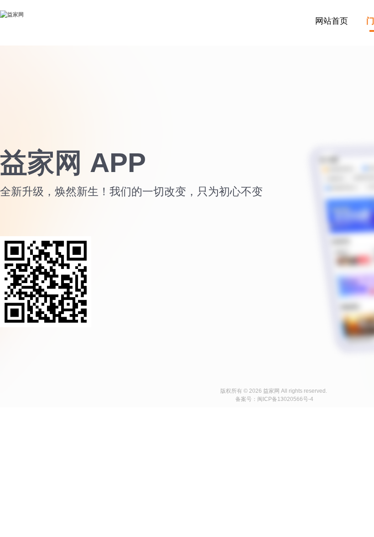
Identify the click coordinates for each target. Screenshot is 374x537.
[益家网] (12, 23)
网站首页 (331, 20)
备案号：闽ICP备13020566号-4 (274, 399)
